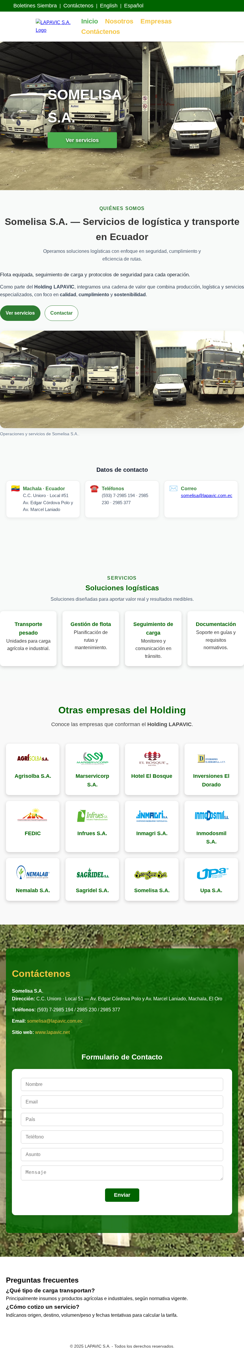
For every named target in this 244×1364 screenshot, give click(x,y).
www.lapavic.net (52, 1032)
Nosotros (119, 21)
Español (133, 6)
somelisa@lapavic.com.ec (206, 495)
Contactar (61, 313)
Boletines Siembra (35, 6)
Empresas (156, 21)
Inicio (89, 21)
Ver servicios (82, 140)
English (109, 6)
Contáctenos (78, 6)
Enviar (122, 1195)
